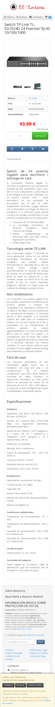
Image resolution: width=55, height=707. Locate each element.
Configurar (8, 685)
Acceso (23, 17)
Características (14, 159)
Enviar (40, 642)
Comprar (40, 135)
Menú (9, 17)
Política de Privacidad (24, 629)
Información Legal (38, 650)
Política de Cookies (39, 653)
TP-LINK (33, 98)
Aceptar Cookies (35, 685)
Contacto (37, 17)
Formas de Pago (38, 656)
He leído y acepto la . (26, 635)
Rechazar (20, 685)
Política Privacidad (13, 653)
